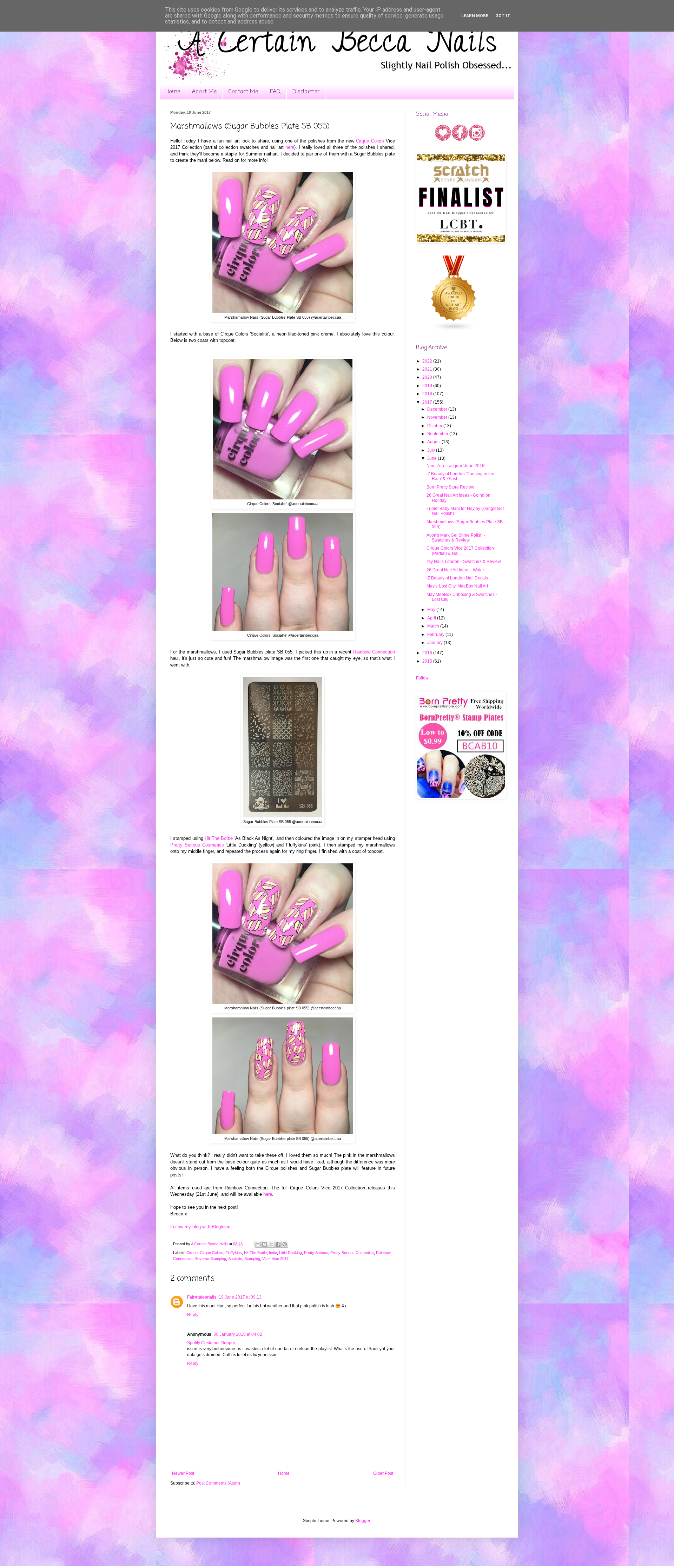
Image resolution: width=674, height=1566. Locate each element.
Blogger (362, 1520)
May (431, 609)
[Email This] (258, 1244)
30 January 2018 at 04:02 (237, 1334)
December (437, 409)
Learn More (474, 15)
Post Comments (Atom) (218, 1483)
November (437, 417)
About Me (204, 92)
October (435, 425)
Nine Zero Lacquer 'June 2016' (456, 465)
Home (172, 92)
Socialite (235, 1258)
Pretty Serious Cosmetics (197, 845)
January (435, 642)
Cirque (192, 1252)
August (434, 441)
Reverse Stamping (210, 1258)
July (431, 450)
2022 (427, 361)
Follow (422, 678)
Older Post (383, 1473)
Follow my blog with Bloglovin (200, 1226)
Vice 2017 (280, 1258)
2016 (427, 652)
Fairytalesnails (202, 1297)
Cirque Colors (370, 141)
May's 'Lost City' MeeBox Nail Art (457, 586)
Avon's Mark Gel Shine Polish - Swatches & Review (456, 538)
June (432, 458)
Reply (192, 1314)
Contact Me (243, 92)
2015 (427, 661)
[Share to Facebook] (278, 1244)
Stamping (252, 1258)
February (436, 634)
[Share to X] (271, 1244)
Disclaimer (306, 92)
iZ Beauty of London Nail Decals (457, 578)
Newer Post (183, 1473)
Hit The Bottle (219, 838)
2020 (427, 377)
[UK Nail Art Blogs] (454, 329)
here (289, 147)
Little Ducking (290, 1252)
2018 (427, 393)
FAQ (275, 92)
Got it (502, 15)
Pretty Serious (316, 1252)
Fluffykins (233, 1252)
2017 (427, 402)
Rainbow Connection (374, 652)
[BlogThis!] (264, 1244)
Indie (273, 1252)
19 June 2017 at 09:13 (240, 1297)
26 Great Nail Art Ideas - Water (455, 570)
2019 (427, 385)
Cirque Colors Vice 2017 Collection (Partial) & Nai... (460, 551)
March (433, 626)
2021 (427, 369)
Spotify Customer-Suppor (211, 1342)
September (438, 433)
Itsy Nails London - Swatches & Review (464, 561)
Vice (266, 1258)
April (432, 618)
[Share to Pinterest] (284, 1244)
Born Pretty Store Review (450, 487)
